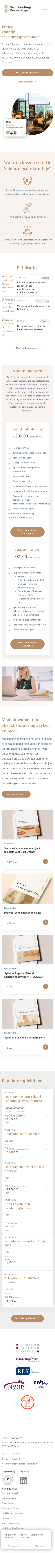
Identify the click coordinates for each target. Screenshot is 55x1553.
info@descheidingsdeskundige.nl (22, 1464)
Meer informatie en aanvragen (27, 532)
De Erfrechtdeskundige (13, 1528)
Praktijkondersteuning (12, 1513)
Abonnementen (26, 81)
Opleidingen (7, 1503)
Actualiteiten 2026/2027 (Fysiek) (21, 1280)
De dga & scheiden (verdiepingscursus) (18, 1206)
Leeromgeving (9, 1498)
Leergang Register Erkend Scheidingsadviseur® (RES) (23, 1099)
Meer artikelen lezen (27, 348)
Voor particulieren (10, 1523)
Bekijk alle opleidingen (26, 1318)
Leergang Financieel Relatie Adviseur (24, 1169)
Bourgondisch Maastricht (22, 1134)
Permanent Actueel (11, 1508)
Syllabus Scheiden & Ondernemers (24, 1037)
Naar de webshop (14, 794)
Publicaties (7, 1518)
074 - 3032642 (13, 1454)
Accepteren (13, 1546)
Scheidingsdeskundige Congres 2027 (26, 1243)
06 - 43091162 (13, 1459)
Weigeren (39, 1546)
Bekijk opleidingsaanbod (27, 72)
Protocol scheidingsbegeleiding (22, 912)
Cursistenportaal (10, 1493)
